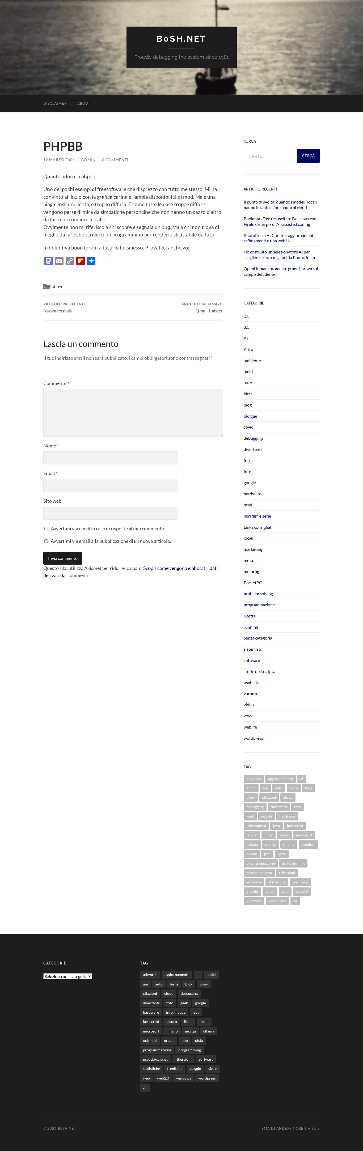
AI (246, 338)
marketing (253, 549)
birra (248, 393)
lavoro (252, 835)
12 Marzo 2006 (59, 159)
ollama (288, 844)
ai (301, 778)
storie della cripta (259, 671)
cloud (288, 797)
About (83, 103)
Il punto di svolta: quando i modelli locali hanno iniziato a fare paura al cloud (280, 204)
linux (268, 835)
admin (88, 159)
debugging (253, 438)
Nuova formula (64, 307)
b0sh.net (181, 39)
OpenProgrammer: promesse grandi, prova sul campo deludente (281, 271)
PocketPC (253, 582)
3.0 (246, 326)
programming (293, 863)
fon (247, 460)
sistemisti (252, 648)
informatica (256, 825)
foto (247, 471)
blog (248, 404)
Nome (51, 445)
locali (248, 537)
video (249, 704)
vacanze (251, 693)
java (276, 825)
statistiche (276, 882)
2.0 (246, 315)
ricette (250, 615)
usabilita (251, 682)
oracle (252, 854)
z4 (295, 901)
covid (249, 426)
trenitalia (300, 882)
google (250, 482)
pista (282, 854)
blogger (251, 415)
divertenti (253, 449)
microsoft (304, 835)
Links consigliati (258, 527)
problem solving (258, 593)
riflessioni (287, 872)
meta (248, 560)
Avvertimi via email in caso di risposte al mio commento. (108, 528)
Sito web (52, 501)
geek (250, 816)
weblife (250, 726)
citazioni (269, 797)
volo (248, 715)
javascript (295, 825)
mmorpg (251, 571)
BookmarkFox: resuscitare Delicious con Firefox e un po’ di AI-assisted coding (280, 221)
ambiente (252, 360)
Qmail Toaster (202, 307)
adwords (254, 778)
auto (248, 382)
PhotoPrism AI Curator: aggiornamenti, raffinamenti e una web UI (279, 238)
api (265, 788)
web (285, 891)
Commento (56, 383)
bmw (251, 797)
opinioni (308, 844)
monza (270, 844)
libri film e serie (257, 515)
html (248, 504)
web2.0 (302, 891)
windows (254, 901)
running (251, 626)
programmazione (259, 604)
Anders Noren (291, 1128)
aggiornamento (280, 778)
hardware (252, 493)
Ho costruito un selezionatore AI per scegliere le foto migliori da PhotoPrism (279, 254)
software (252, 660)
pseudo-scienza (259, 872)
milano (252, 844)
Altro (57, 286)
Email (50, 473)
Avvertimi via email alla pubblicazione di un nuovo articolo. (111, 541)
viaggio (252, 891)
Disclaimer (55, 103)
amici (248, 371)
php (267, 854)
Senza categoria (258, 637)
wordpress (253, 737)
